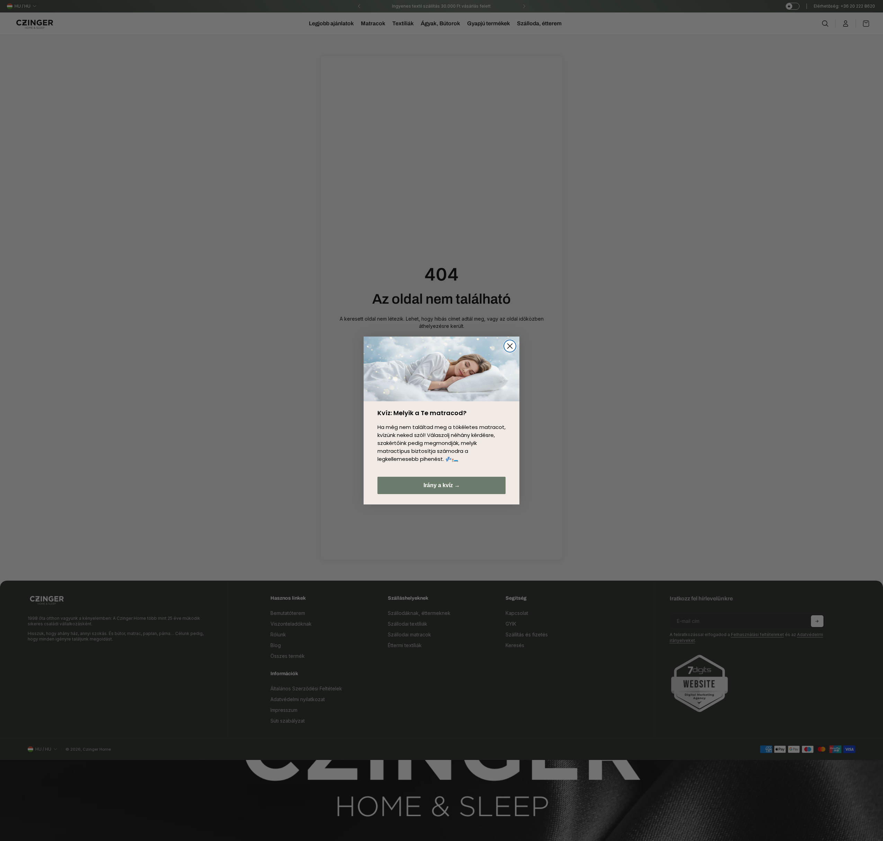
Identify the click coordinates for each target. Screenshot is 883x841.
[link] (441, 369)
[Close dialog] (510, 346)
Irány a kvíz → (441, 485)
